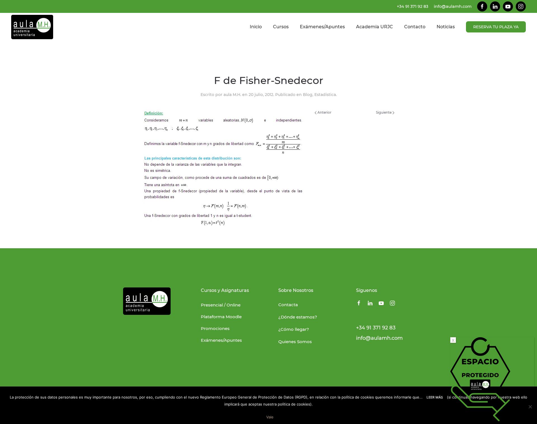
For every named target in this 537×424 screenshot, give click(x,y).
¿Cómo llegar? (293, 329)
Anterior (324, 112)
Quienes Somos (295, 341)
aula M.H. (232, 94)
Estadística (325, 94)
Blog (307, 94)
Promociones (215, 328)
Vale (270, 417)
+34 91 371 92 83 (412, 6)
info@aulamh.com (453, 6)
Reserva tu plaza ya (496, 26)
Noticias (446, 26)
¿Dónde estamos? (297, 317)
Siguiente (384, 112)
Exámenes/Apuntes (322, 26)
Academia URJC (374, 26)
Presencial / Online (221, 305)
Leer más (435, 397)
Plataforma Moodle (221, 316)
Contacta (288, 304)
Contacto (414, 26)
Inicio (256, 26)
